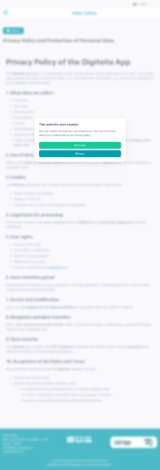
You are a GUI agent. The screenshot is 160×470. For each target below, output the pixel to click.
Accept (81, 145)
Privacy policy (82, 135)
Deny (81, 153)
